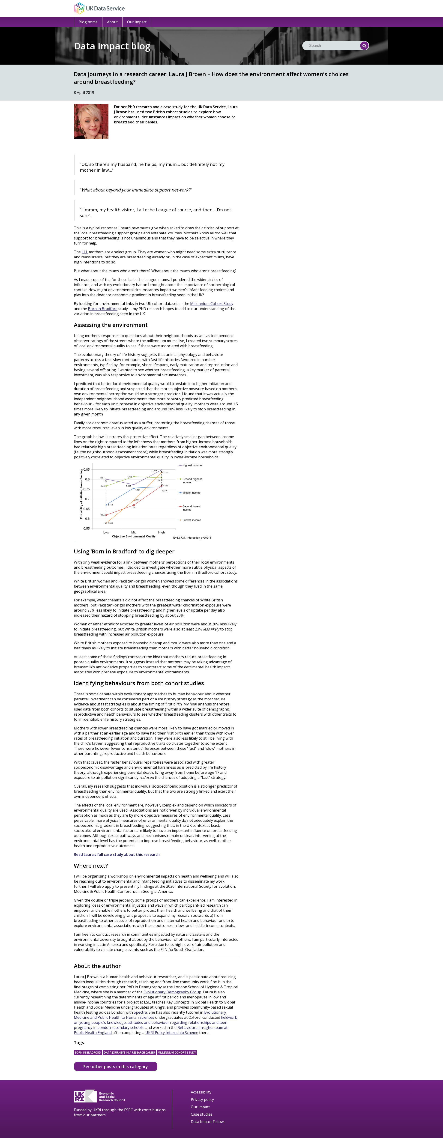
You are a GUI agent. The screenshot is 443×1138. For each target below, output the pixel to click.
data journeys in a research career (129, 1052)
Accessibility (201, 1092)
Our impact (200, 1106)
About (112, 21)
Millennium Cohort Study (177, 1052)
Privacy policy (202, 1099)
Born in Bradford (88, 1052)
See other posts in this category (115, 1066)
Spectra (140, 1012)
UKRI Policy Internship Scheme (171, 1032)
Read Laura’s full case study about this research (117, 854)
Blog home (88, 21)
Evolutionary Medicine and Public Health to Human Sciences (150, 1015)
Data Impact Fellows (208, 1121)
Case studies (202, 1114)
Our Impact (137, 21)
